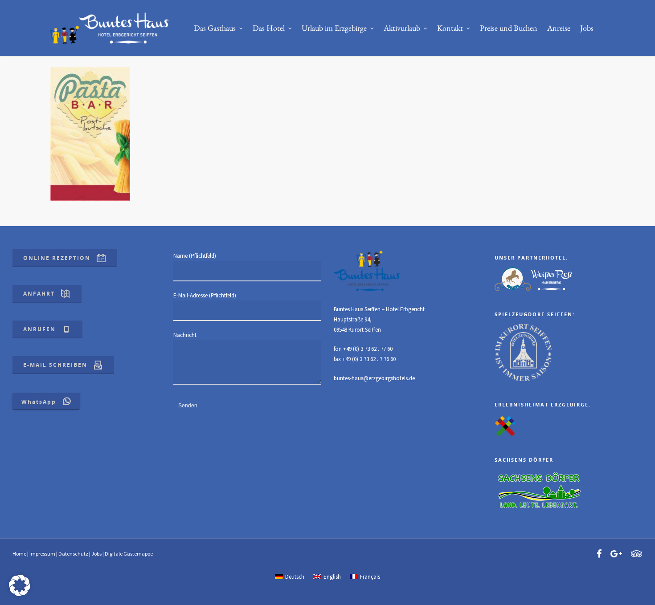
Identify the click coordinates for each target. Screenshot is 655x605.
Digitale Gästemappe (129, 553)
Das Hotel (269, 28)
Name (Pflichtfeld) (194, 256)
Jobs (587, 28)
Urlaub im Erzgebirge (334, 28)
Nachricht (184, 335)
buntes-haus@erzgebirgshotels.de (374, 378)
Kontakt (450, 28)
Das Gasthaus (215, 28)
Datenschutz (73, 553)
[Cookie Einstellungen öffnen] (19, 594)
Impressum (42, 553)
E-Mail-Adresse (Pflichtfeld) (204, 295)
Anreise (558, 28)
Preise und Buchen (508, 28)
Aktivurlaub (402, 28)
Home (19, 553)
